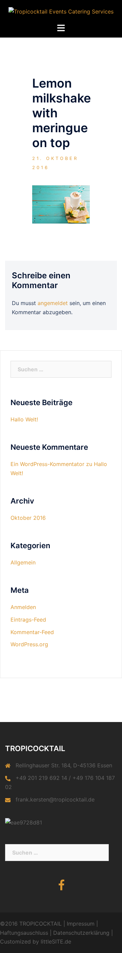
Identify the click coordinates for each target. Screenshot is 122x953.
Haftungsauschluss (24, 932)
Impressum (81, 923)
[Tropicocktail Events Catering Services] (61, 11)
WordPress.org (29, 644)
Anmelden (23, 607)
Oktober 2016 (28, 517)
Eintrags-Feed (28, 619)
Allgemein (23, 562)
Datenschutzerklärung (81, 932)
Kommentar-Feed (32, 632)
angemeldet (53, 303)
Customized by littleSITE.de (35, 941)
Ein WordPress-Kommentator (47, 464)
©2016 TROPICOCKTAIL (31, 923)
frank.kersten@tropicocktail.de (55, 799)
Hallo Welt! (24, 419)
